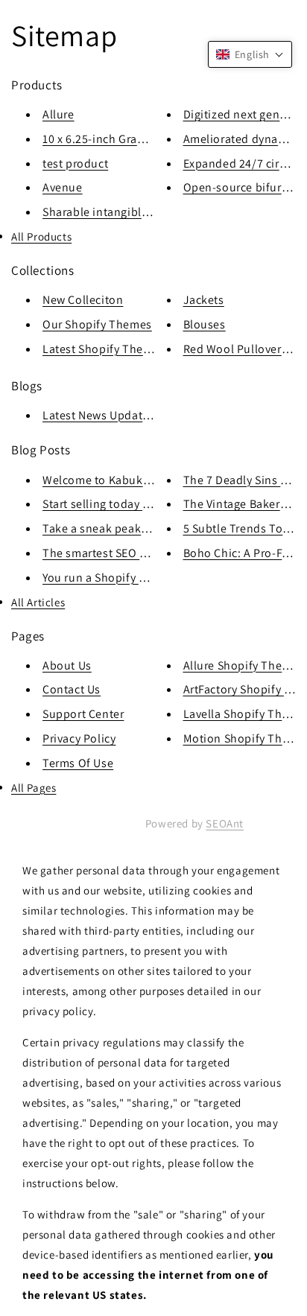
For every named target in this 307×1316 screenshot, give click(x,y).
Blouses (204, 324)
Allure (58, 114)
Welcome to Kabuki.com (107, 480)
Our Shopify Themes (97, 324)
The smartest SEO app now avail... (133, 553)
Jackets (203, 300)
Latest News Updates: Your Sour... (131, 415)
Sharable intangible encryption (125, 212)
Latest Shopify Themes (103, 349)
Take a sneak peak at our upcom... (134, 528)
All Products (41, 236)
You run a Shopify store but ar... (126, 577)
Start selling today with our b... (124, 504)
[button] (250, 54)
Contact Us (71, 689)
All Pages (33, 788)
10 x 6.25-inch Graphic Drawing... (130, 139)
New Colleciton (82, 300)
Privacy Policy (78, 738)
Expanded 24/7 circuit (241, 163)
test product (75, 163)
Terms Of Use (77, 763)
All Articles (38, 602)
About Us (67, 665)
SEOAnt (225, 823)
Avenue (62, 187)
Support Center (83, 714)
